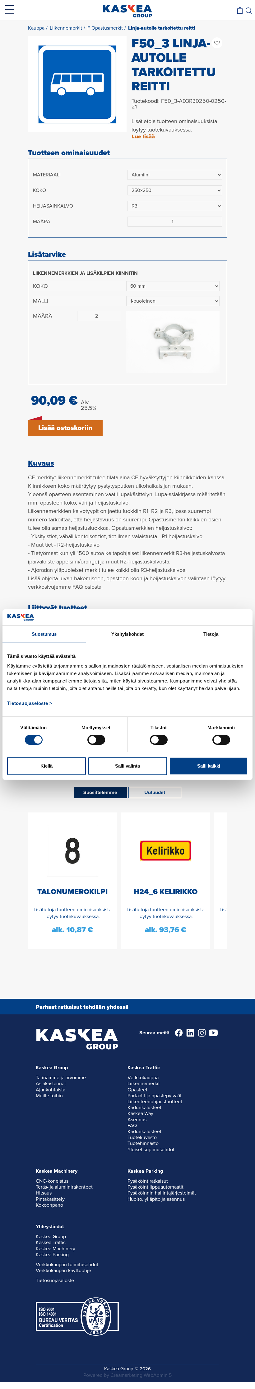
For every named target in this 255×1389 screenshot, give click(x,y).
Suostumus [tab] (44, 634)
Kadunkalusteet (144, 1107)
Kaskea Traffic (51, 1242)
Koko (39, 190)
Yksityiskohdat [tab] (127, 634)
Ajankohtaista (50, 1090)
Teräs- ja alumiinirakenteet (64, 1187)
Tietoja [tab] (210, 634)
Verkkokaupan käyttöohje (63, 1270)
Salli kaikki (208, 766)
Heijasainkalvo (53, 206)
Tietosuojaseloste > (30, 703)
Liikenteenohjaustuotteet (155, 1102)
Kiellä (46, 766)
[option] (77, 84)
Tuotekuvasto (142, 1137)
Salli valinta (127, 766)
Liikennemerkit (144, 1083)
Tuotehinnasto (143, 1143)
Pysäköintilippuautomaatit (155, 1187)
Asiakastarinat (51, 1083)
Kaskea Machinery (55, 1249)
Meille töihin (49, 1096)
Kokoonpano (49, 1205)
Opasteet (137, 1090)
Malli (40, 301)
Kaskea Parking (52, 1255)
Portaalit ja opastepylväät (155, 1096)
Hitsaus (44, 1193)
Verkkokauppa (143, 1078)
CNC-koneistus (52, 1181)
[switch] (96, 740)
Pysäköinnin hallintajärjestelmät (162, 1193)
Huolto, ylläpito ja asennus (156, 1199)
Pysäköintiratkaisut (148, 1181)
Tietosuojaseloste (55, 1280)
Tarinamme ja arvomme (61, 1078)
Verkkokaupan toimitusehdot (67, 1265)
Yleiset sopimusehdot (151, 1150)
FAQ (132, 1126)
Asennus (137, 1120)
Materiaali (47, 175)
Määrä (41, 221)
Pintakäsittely (50, 1199)
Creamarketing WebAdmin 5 (141, 1375)
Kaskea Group (51, 1236)
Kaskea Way (140, 1113)
